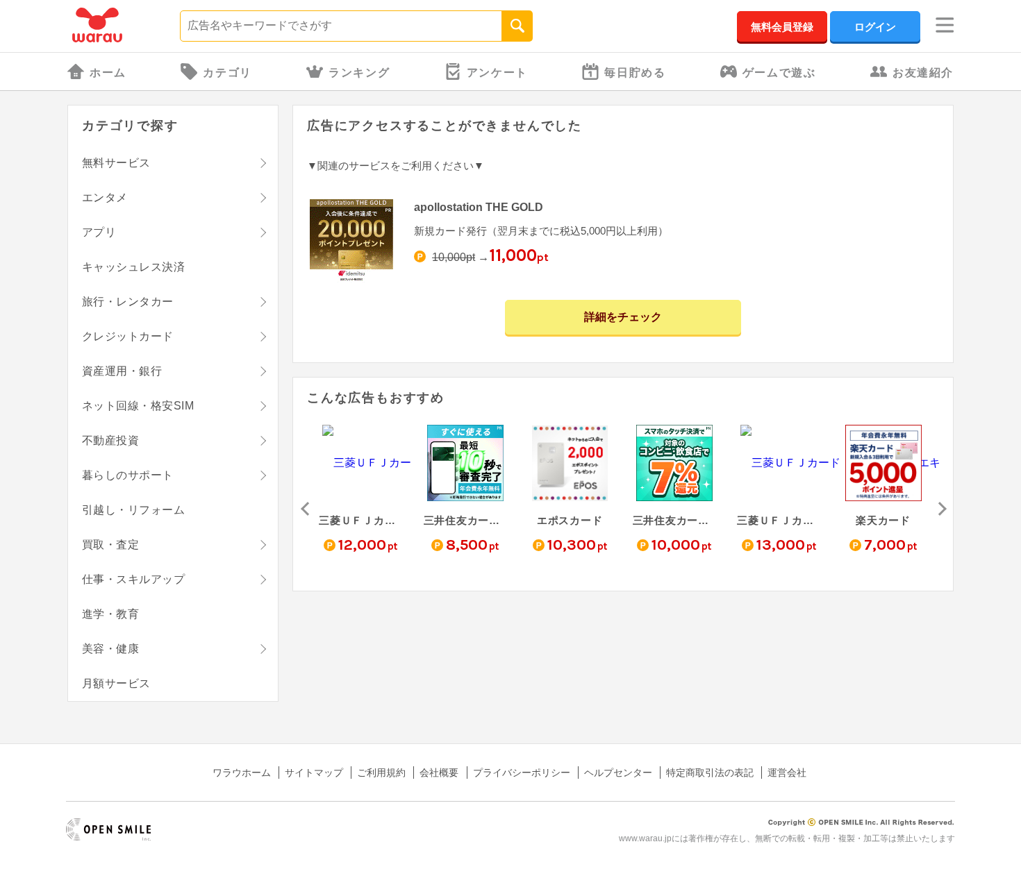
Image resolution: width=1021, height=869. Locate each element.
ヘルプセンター (618, 772)
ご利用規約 (381, 772)
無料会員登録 (782, 27)
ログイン (875, 27)
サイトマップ (314, 772)
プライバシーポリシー (521, 772)
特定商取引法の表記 (710, 772)
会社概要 (439, 772)
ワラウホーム (242, 772)
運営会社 (786, 772)
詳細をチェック (623, 317)
